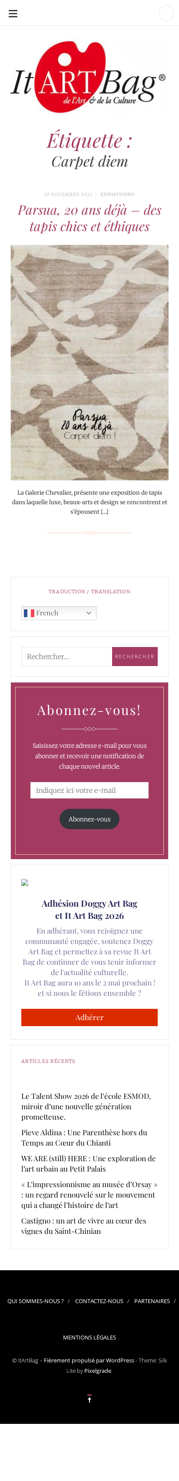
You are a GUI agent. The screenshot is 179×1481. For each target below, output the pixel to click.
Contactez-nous (99, 1301)
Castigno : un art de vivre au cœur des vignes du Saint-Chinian (83, 1226)
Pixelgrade (97, 1371)
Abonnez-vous (90, 819)
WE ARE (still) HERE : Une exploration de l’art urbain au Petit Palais (88, 1163)
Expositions (117, 194)
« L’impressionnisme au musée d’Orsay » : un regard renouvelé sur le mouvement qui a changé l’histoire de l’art (89, 1194)
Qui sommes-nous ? (35, 1301)
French (46, 612)
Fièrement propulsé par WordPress (89, 1360)
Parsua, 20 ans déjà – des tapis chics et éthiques (89, 218)
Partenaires (152, 1301)
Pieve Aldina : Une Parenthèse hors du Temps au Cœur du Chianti (84, 1137)
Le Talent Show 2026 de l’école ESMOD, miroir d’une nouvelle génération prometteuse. (86, 1106)
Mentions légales (89, 1337)
